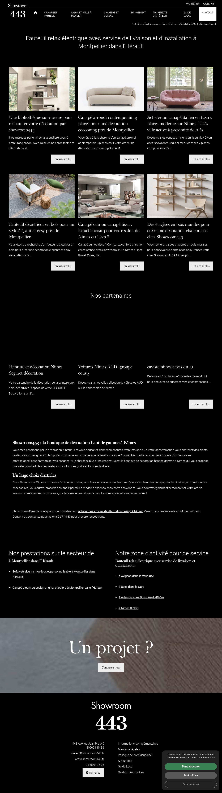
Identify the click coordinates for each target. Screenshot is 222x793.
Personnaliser (191, 784)
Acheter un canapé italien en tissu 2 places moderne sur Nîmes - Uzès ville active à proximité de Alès (179, 123)
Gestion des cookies (131, 772)
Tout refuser (191, 775)
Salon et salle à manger (81, 14)
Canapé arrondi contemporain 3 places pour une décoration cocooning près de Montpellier (107, 123)
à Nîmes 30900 (128, 608)
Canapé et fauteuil (50, 14)
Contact (207, 12)
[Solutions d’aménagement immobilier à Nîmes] (17, 10)
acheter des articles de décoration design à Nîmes (110, 511)
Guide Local (187, 14)
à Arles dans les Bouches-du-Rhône (141, 597)
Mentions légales (129, 749)
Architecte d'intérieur (160, 14)
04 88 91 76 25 (95, 765)
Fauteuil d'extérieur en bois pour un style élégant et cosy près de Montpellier (41, 230)
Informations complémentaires (138, 743)
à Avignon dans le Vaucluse (136, 576)
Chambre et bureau (111, 14)
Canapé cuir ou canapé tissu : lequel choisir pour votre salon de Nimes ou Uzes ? (108, 230)
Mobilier (192, 4)
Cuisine (208, 4)
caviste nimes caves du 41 (170, 366)
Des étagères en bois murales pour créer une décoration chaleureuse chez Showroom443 (178, 230)
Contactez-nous (111, 667)
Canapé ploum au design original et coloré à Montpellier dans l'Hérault (57, 587)
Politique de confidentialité (135, 755)
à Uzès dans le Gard (131, 587)
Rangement (138, 12)
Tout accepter (191, 766)
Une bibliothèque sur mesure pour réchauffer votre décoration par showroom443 (40, 123)
